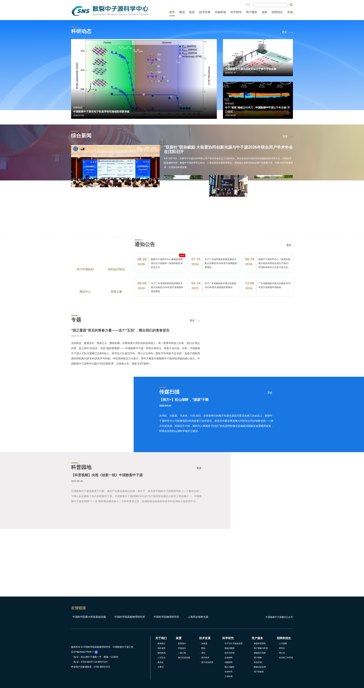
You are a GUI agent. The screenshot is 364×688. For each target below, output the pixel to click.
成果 (264, 12)
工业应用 (228, 676)
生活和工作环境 (286, 657)
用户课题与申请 (261, 648)
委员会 (161, 662)
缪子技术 (205, 657)
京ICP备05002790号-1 (82, 658)
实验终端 (220, 12)
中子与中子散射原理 (233, 643)
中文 (248, 4)
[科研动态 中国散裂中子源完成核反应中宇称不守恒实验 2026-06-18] (258, 57)
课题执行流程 (260, 652)
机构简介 (162, 643)
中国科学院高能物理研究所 (129, 616)
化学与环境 (229, 652)
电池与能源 (229, 648)
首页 (172, 12)
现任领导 (162, 648)
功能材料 (228, 662)
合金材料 (228, 657)
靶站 (203, 648)
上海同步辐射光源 (197, 616)
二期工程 (182, 652)
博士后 (282, 652)
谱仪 (203, 652)
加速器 (204, 643)
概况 (182, 12)
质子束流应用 (207, 662)
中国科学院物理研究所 (166, 616)
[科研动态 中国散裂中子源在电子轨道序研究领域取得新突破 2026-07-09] (144, 78)
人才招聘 (283, 643)
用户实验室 (259, 671)
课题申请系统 (260, 643)
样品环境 (258, 662)
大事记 (161, 667)
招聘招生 (277, 12)
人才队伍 (162, 657)
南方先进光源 (184, 657)
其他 (290, 12)
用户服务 (251, 12)
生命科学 (228, 671)
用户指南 (258, 657)
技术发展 (204, 12)
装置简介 (182, 643)
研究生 (282, 648)
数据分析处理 (260, 667)
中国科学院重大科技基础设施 (89, 616)
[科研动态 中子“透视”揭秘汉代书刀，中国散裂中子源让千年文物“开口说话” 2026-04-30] (258, 100)
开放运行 (182, 648)
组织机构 (162, 652)
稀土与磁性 (229, 667)
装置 (192, 12)
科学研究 (236, 12)
